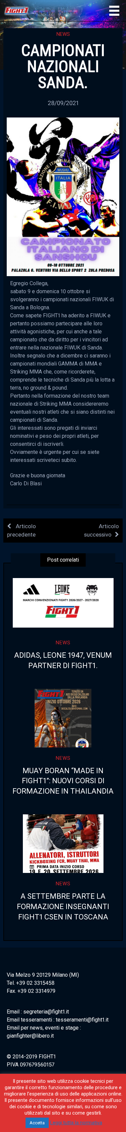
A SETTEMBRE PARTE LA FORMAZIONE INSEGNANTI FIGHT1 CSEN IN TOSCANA (63, 906)
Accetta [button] (37, 1122)
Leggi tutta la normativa (76, 1123)
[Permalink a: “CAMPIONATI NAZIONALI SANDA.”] (63, 196)
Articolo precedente (21, 530)
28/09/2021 (63, 102)
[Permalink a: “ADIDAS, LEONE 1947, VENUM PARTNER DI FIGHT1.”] (63, 602)
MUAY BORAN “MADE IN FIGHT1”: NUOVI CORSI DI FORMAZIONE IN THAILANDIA (63, 781)
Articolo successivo (101, 530)
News (63, 34)
